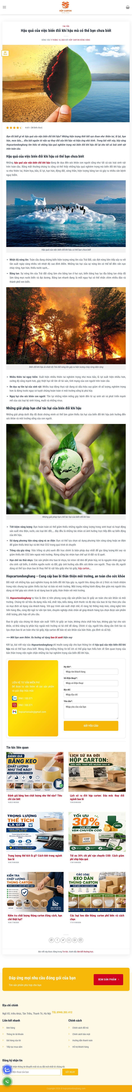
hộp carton (83, 568)
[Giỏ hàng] (128, 7)
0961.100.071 (26, 698)
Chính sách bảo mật (81, 1034)
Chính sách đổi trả (80, 1027)
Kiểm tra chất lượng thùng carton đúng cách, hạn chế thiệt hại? (35, 917)
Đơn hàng (10, 1027)
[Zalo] (7, 1070)
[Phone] (7, 1082)
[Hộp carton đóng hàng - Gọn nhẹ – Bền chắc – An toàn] (66, 7)
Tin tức (66, 26)
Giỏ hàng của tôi (13, 1040)
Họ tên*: (67, 666)
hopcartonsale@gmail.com (32, 711)
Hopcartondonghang (20, 597)
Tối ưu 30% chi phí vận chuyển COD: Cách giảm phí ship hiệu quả (97, 857)
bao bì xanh (57, 637)
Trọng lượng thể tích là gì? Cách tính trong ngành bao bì (35, 857)
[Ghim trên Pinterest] (74, 940)
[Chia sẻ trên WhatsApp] (51, 940)
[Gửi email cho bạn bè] (69, 940)
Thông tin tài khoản (15, 1034)
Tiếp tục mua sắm (14, 1047)
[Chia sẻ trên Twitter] (63, 940)
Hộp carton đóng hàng (79, 40)
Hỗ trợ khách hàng (80, 1047)
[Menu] (4, 7)
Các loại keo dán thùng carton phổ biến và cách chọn (97, 917)
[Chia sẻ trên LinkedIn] (80, 940)
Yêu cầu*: (68, 701)
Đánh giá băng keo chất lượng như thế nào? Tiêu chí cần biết (35, 797)
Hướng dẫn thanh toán (82, 1040)
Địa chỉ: (67, 689)
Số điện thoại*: (71, 678)
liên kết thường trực (85, 951)
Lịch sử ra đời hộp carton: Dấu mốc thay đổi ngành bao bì (97, 797)
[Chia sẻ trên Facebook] (57, 940)
